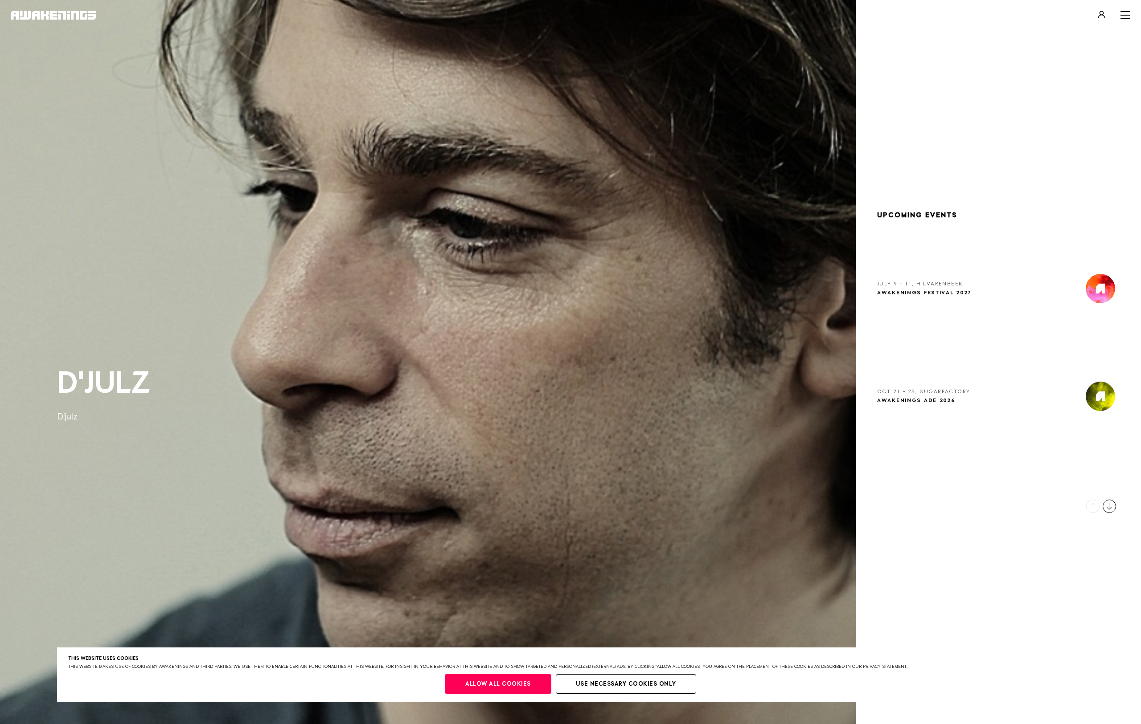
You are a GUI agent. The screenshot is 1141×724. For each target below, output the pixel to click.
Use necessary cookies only (626, 684)
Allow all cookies (498, 684)
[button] (1093, 506)
